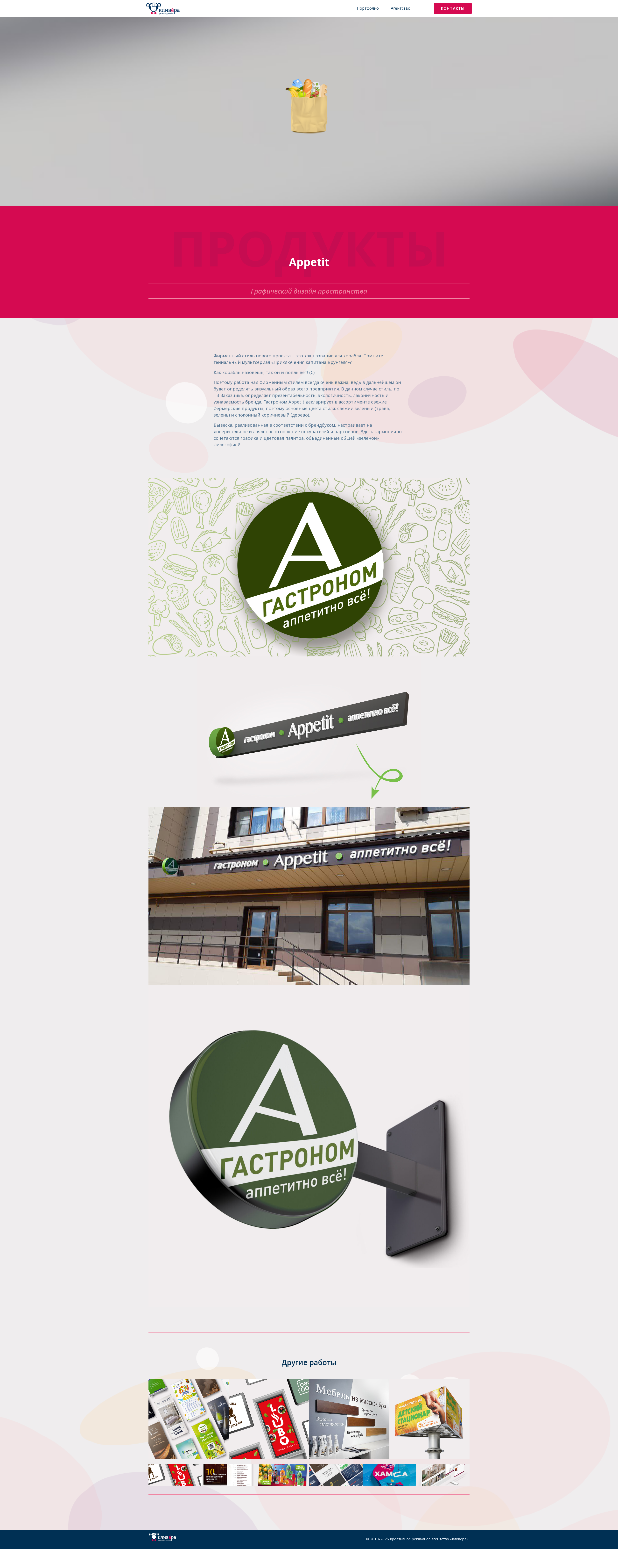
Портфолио (368, 8)
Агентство (400, 8)
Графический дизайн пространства (309, 290)
